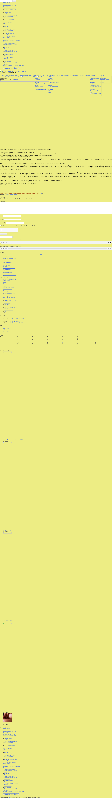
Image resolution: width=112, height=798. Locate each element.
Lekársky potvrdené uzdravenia (9, 258)
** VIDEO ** (5, 58)
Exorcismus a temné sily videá (10, 62)
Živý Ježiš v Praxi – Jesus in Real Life (8, 72)
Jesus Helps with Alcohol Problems (10, 711)
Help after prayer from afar (9, 43)
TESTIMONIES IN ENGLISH (9, 297)
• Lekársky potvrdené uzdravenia (9, 5)
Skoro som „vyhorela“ (15, 321)
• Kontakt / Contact (6, 6)
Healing (5, 45)
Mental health (7, 47)
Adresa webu (2, 222)
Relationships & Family (9, 50)
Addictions (6, 48)
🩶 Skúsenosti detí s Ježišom (9, 293)
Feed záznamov (6, 328)
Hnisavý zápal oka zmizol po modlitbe (18, 319)
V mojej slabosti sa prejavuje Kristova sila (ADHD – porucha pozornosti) (17, 439)
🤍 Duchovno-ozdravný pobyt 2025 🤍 (11, 67)
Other (5, 55)
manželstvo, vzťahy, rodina (9, 29)
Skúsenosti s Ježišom (8, 194)
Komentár (2, 201)
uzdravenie (6, 10)
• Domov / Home (6, 2)
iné (4, 20)
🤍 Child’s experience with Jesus (11, 57)
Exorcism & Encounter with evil (10, 51)
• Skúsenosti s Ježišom (7, 22)
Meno (1, 216)
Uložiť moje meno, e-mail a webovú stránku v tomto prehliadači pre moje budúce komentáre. (20, 225)
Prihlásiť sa (5, 326)
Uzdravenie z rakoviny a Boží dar (17, 318)
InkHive (10, 797)
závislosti (6, 13)
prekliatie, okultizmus (8, 16)
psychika (6, 24)
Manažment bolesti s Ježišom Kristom (18, 317)
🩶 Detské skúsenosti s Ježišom (9, 275)
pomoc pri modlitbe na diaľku (10, 9)
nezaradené (6, 34)
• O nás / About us (6, 3)
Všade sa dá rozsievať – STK (16, 322)
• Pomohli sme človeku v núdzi (9, 8)
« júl (1, 347)
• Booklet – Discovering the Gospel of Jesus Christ (13, 65)
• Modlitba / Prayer (6, 38)
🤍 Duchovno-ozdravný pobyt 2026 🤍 (11, 68)
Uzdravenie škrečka (7, 530)
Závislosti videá (7, 61)
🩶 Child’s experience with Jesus (11, 312)
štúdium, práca (7, 17)
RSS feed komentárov (7, 329)
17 (0, 342)
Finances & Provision (8, 54)
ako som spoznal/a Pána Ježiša (10, 33)
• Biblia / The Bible (6, 37)
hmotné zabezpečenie (8, 27)
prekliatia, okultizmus (8, 30)
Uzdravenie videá (7, 60)
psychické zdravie (8, 12)
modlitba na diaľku (6, 280)
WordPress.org (6, 331)
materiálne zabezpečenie (9, 19)
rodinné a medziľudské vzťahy (10, 15)
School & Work (93, 89)
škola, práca (6, 26)
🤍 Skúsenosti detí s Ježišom (10, 36)
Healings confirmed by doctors (10, 44)
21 (62, 342)
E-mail (41, 193)
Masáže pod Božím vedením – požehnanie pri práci (13, 722)
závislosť (6, 31)
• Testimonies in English (8, 41)
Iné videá (6, 64)
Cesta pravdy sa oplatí (7, 620)
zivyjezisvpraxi (15, 79)
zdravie (5, 23)
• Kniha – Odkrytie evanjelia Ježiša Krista (11, 40)
